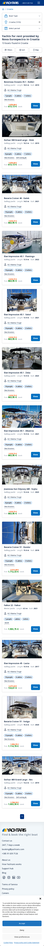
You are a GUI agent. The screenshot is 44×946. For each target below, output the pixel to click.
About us (6, 860)
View (35, 105)
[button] (40, 898)
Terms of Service (9, 884)
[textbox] (24, 15)
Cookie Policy (8, 943)
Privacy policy (8, 888)
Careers (5, 893)
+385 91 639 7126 (10, 853)
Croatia (10, 9)
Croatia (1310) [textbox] (15, 22)
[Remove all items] (39, 22)
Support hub (7, 868)
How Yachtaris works (12, 864)
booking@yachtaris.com (13, 849)
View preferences (22, 937)
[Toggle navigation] (39, 3)
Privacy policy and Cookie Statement (26, 943)
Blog (4, 872)
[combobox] (22, 16)
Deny (22, 930)
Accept (22, 923)
